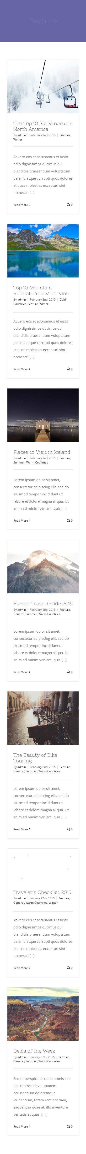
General (18, 614)
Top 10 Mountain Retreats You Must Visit (34, 251)
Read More (20, 205)
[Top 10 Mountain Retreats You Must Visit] (43, 250)
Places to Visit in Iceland (34, 415)
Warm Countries (37, 462)
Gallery (52, 86)
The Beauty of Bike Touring (34, 718)
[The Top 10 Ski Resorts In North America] (43, 86)
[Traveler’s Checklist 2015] (43, 865)
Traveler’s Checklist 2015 (34, 865)
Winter (17, 139)
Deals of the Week (34, 1014)
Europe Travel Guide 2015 (34, 566)
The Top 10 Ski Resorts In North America (34, 86)
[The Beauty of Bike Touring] (43, 718)
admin (21, 135)
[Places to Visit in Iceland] (43, 415)
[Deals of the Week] (43, 1014)
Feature (65, 135)
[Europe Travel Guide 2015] (43, 566)
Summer (19, 462)
